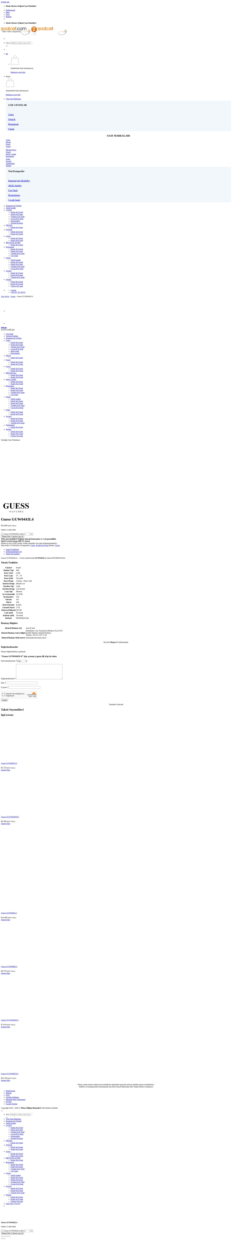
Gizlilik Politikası (12, 1097)
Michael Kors (11, 373)
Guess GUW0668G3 (9, 967)
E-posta (4, 687)
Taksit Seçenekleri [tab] (13, 554)
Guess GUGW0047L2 (9, 1074)
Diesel (8, 356)
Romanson (13, 124)
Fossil (8, 360)
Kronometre (14, 195)
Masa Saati (15, 351)
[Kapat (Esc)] (9, 1236)
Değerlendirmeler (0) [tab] (14, 552)
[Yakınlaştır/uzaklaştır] (2, 1236)
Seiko (8, 410)
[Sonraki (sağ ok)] (4, 1238)
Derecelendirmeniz (9, 661)
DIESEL (9, 225)
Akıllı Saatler (15, 185)
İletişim (8, 17)
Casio (11, 114)
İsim (3, 683)
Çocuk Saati (14, 200)
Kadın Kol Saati (17, 212)
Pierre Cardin (11, 379)
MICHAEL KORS (13, 243)
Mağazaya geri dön (18, 72)
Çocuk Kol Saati (17, 219)
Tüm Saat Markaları (13, 99)
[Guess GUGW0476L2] (12, 323)
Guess (8, 236)
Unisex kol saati (17, 286)
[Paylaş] (7, 1236)
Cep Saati (13, 190)
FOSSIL (9, 230)
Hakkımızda (10, 10)
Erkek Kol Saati (17, 214)
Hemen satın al (17, 537)
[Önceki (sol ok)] (2, 1238)
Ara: (7, 43)
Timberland (10, 425)
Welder (8, 280)
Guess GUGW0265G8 (10, 817)
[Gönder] (7, 1117)
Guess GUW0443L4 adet (13, 534)
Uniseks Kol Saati (17, 217)
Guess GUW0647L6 (9, 763)
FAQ (8, 15)
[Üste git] (2, 1110)
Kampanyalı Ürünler (14, 206)
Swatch (11, 119)
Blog (8, 12)
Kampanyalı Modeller (19, 180)
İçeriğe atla (5, 2)
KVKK (9, 1102)
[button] (7, 54)
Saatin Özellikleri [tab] (12, 550)
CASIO (9, 210)
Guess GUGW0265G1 (10, 1020)
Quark (11, 129)
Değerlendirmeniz (8, 679)
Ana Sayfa (5, 296)
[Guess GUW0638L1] (12, 311)
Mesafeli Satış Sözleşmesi (15, 1099)
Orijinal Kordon (17, 223)
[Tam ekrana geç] (4, 1236)
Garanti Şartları (11, 1104)
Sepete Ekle (6, 537)
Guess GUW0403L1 (9, 913)
